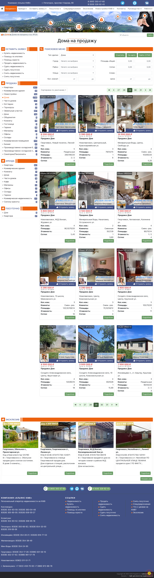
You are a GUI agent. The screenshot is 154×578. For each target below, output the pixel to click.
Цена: (112, 79)
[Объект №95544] (135, 190)
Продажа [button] (9, 9)
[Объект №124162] (135, 267)
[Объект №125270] (96, 114)
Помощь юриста (74, 512)
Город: (55, 61)
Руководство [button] (134, 9)
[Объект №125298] (58, 190)
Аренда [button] (21, 9)
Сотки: (112, 67)
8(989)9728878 (145, 277)
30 (135, 90)
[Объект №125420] (58, 267)
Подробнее (70, 164)
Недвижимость (74, 501)
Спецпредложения (72, 9)
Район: (55, 67)
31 (141, 90)
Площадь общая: (108, 61)
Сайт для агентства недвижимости (141, 576)
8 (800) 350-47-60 (96, 1)
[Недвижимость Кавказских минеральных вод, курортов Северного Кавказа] (2, 35)
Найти (150, 35)
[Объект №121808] (58, 114)
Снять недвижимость (110, 515)
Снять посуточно (141, 501)
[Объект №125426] (96, 267)
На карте (131, 55)
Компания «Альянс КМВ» (19, 3)
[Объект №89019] (135, 344)
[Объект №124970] (58, 344)
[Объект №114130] (96, 190)
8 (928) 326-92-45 (96, 4)
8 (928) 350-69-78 (143, 124)
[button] (77, 55)
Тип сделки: (53, 55)
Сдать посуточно (108, 512)
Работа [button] (147, 9)
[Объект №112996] (135, 114)
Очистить (120, 55)
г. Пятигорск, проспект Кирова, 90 (58, 3)
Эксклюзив (88, 9)
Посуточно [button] (54, 9)
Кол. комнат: (53, 79)
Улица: (55, 73)
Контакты (121, 9)
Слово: (112, 73)
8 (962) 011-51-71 (106, 124)
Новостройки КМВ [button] (104, 9)
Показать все (146, 479)
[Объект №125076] (96, 344)
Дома (7, 35)
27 (119, 90)
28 (124, 90)
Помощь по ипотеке (76, 510)
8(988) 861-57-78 (144, 200)
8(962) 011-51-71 (65, 200)
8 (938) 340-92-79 (143, 354)
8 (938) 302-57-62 (65, 124)
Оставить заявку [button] (37, 9)
